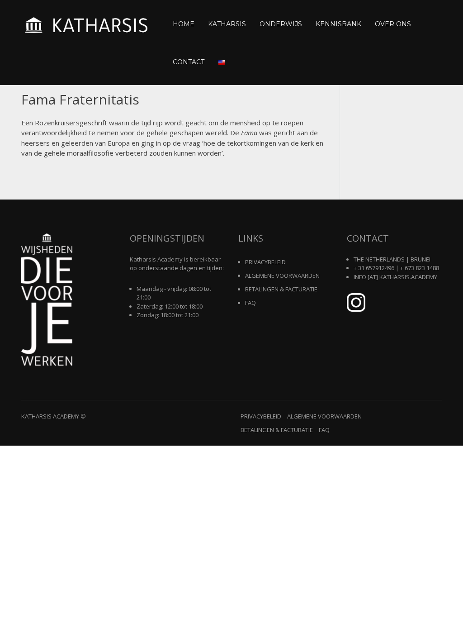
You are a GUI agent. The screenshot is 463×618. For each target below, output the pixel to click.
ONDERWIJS (281, 24)
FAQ (250, 303)
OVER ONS (393, 24)
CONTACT (188, 62)
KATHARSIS (227, 24)
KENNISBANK (338, 24)
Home (183, 24)
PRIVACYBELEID (265, 262)
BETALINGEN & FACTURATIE (281, 289)
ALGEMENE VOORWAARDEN (282, 275)
